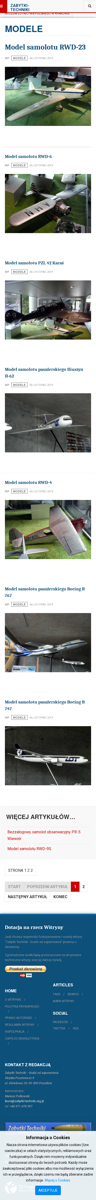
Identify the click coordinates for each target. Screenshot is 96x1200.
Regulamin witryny (19, 1025)
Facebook (60, 1022)
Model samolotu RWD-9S (29, 848)
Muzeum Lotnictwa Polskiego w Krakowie (36, 13)
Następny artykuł (27, 896)
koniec (60, 896)
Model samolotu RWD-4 (28, 482)
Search (73, 994)
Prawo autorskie (18, 1018)
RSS (76, 1028)
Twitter (59, 1028)
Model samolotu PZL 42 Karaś (34, 263)
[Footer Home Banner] (48, 1129)
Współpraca (14, 1031)
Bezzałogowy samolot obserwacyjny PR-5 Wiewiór (43, 835)
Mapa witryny (63, 1001)
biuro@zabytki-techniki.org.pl (24, 1101)
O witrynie (13, 999)
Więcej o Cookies (57, 1180)
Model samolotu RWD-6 (28, 156)
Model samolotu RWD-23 (45, 47)
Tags (56, 994)
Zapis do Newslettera (22, 1038)
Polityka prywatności (22, 1006)
